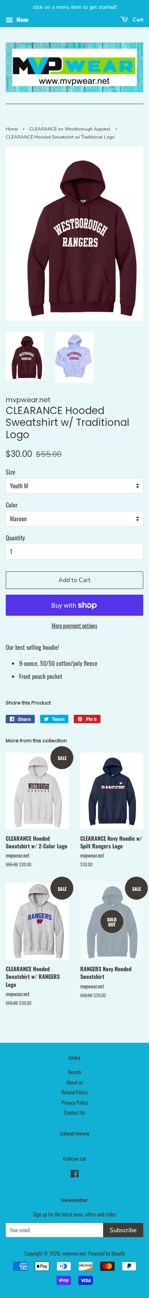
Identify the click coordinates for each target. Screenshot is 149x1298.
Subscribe (123, 1230)
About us (74, 1082)
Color (12, 504)
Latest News (74, 1133)
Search (74, 1072)
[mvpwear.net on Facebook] (74, 1175)
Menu (21, 19)
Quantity (15, 537)
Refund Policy (74, 1092)
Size (10, 471)
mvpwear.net (74, 1253)
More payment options (74, 625)
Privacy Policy (75, 1102)
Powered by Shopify (106, 1253)
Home (12, 129)
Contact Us (74, 1112)
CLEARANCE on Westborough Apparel (69, 129)
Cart (137, 19)
